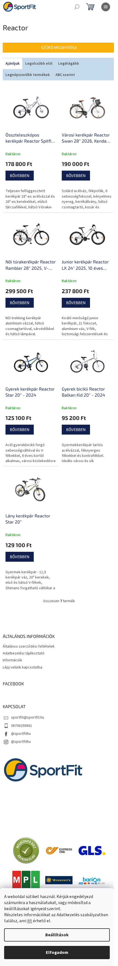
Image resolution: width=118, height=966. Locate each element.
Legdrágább (68, 63)
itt (29, 921)
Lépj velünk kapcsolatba (22, 667)
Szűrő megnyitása (59, 47)
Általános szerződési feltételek (29, 646)
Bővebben (19, 175)
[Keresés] (76, 6)
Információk (12, 660)
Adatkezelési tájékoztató (23, 653)
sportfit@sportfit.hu (27, 717)
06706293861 (21, 725)
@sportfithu (21, 733)
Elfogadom (57, 952)
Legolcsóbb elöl (38, 63)
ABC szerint (65, 75)
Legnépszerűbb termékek (27, 75)
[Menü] (105, 6)
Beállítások (57, 935)
